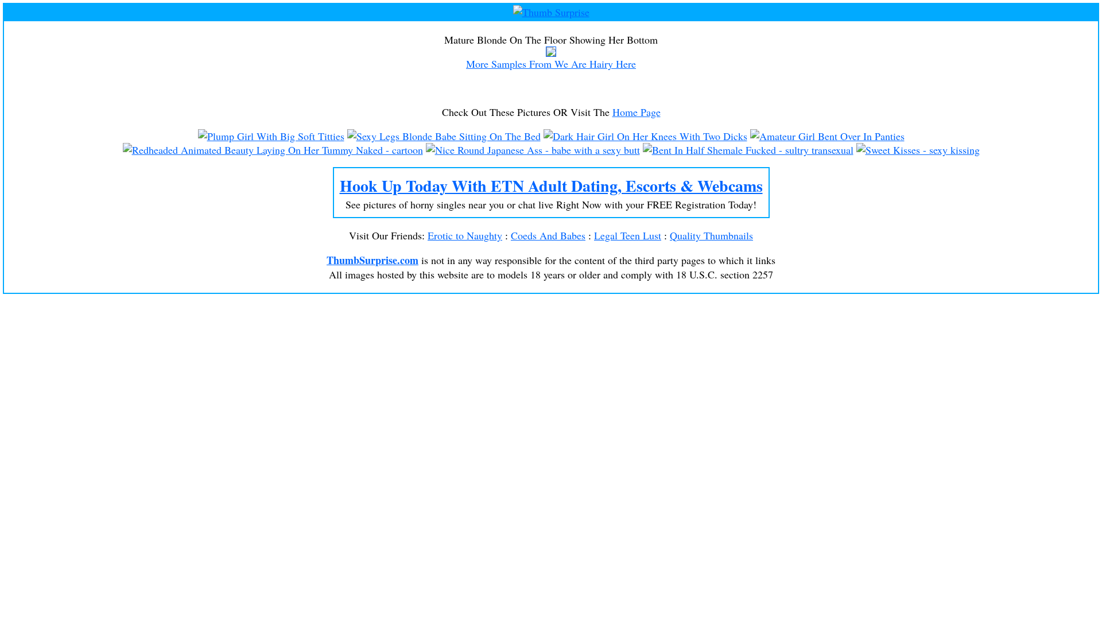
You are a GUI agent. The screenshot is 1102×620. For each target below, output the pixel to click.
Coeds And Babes (548, 235)
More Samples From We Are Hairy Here (551, 64)
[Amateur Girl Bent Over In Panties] (827, 136)
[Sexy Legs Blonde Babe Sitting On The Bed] (444, 136)
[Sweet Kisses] (918, 150)
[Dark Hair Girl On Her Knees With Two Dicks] (645, 136)
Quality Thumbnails (711, 235)
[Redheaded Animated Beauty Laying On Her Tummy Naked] (273, 150)
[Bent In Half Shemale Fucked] (748, 150)
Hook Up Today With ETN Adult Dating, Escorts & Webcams (551, 185)
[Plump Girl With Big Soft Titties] (271, 136)
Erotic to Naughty (465, 235)
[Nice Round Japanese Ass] (533, 150)
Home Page (636, 112)
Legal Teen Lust (627, 235)
